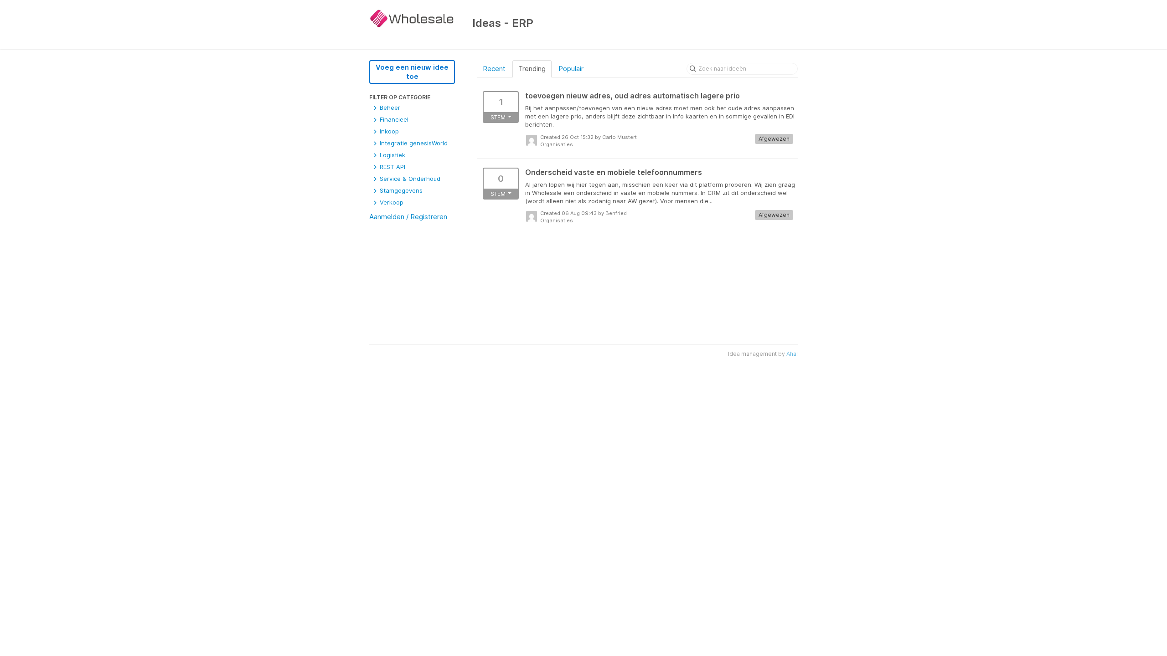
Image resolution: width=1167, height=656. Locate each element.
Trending (532, 68)
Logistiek (391, 155)
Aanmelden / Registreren (408, 216)
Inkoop (388, 131)
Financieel (393, 119)
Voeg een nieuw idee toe (412, 72)
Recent (494, 68)
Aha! (792, 353)
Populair (571, 68)
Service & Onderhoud (409, 178)
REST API (391, 166)
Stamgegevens (400, 190)
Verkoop (390, 202)
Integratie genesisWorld (413, 143)
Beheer (389, 107)
